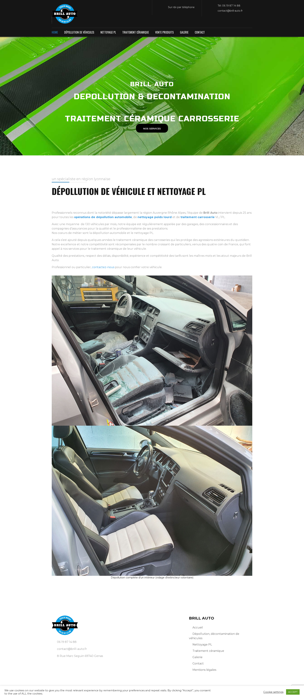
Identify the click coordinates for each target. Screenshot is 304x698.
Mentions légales (204, 669)
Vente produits (164, 32)
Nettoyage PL (108, 32)
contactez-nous (103, 267)
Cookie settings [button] (273, 692)
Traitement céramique (135, 32)
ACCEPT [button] (292, 691)
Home (55, 32)
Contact (200, 32)
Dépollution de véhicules (79, 32)
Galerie (184, 32)
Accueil (197, 627)
